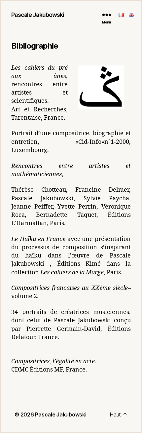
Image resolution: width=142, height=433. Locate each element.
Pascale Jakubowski (37, 15)
